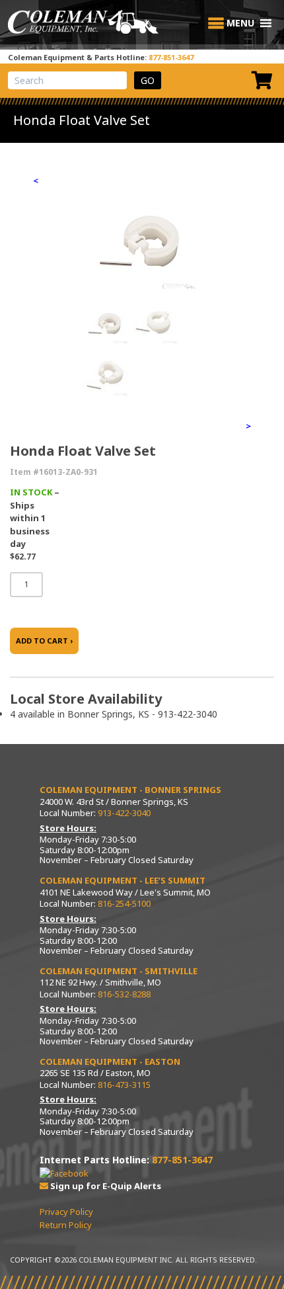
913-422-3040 (124, 813)
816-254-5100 (124, 903)
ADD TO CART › (44, 640)
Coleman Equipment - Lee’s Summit (122, 880)
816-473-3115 (124, 1085)
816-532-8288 (124, 994)
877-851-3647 (171, 57)
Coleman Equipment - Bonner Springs (130, 790)
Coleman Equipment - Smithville (118, 971)
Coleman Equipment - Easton (110, 1061)
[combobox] (67, 80)
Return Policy (66, 1225)
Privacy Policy (66, 1212)
